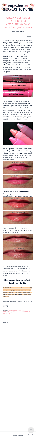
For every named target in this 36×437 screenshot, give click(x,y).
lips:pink (7, 313)
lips (24, 310)
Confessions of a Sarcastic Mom (17, 434)
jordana (11, 310)
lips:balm (7, 312)
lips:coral (26, 312)
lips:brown (16, 312)
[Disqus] (18, 348)
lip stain (19, 310)
